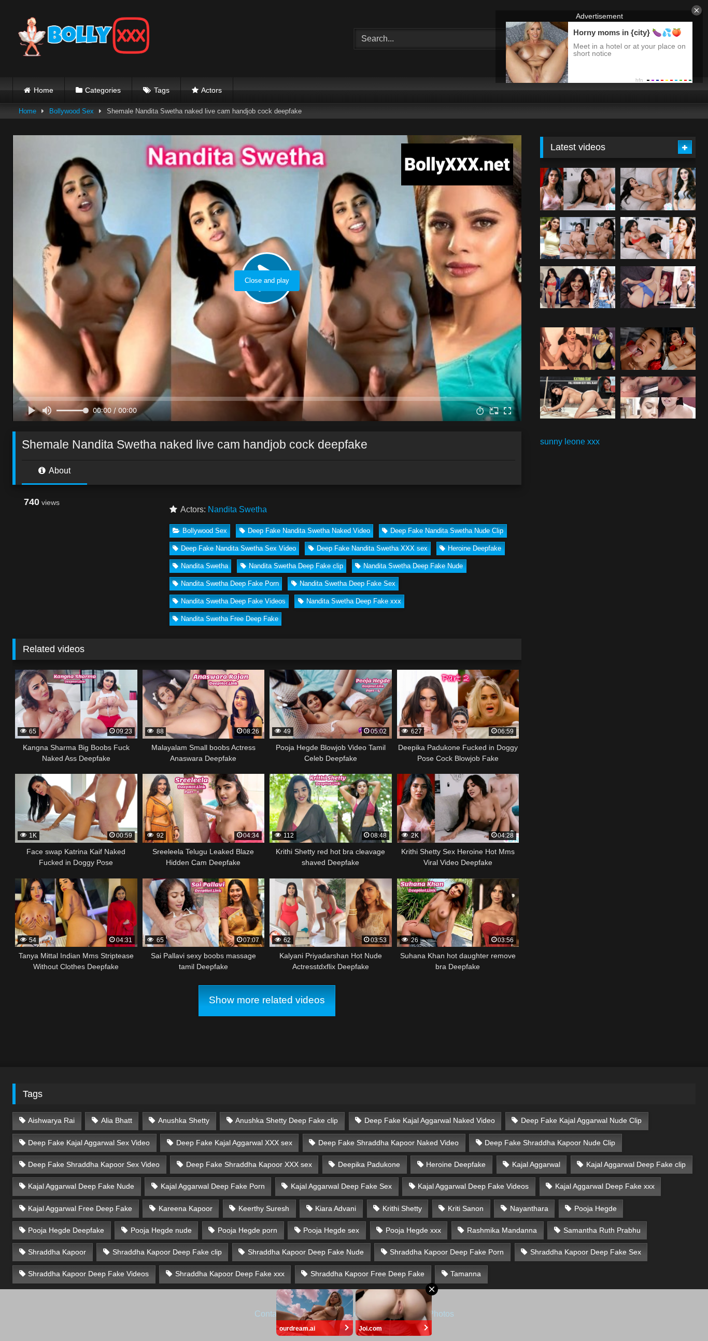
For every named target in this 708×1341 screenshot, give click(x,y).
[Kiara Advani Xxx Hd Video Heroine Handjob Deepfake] (577, 348)
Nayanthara (529, 1208)
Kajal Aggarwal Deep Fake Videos (473, 1186)
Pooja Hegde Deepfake (66, 1230)
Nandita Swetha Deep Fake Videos (233, 601)
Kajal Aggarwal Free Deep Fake (80, 1208)
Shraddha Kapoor (57, 1252)
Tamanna (465, 1274)
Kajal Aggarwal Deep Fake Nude (81, 1186)
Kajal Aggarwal (536, 1164)
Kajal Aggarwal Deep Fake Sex (341, 1186)
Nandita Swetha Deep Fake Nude (413, 566)
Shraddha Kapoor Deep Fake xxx (230, 1274)
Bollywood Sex (71, 111)
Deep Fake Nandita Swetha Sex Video (238, 548)
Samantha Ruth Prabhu (602, 1230)
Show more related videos (267, 999)
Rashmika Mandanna (502, 1230)
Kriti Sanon (466, 1208)
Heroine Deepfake (474, 548)
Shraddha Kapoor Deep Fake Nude (306, 1252)
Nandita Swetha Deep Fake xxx (353, 601)
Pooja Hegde (595, 1208)
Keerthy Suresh (263, 1208)
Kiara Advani (335, 1208)
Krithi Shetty (402, 1208)
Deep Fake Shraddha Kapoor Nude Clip (550, 1142)
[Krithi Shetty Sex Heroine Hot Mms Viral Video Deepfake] (577, 189)
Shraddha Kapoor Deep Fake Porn (447, 1252)
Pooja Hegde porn (247, 1230)
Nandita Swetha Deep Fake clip (296, 566)
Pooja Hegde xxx (413, 1230)
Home (43, 90)
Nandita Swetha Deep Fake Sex (347, 583)
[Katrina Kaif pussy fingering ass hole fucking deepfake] (577, 398)
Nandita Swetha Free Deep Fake (229, 619)
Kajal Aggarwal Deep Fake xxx (605, 1186)
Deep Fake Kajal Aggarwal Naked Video (429, 1120)
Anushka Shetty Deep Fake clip (286, 1120)
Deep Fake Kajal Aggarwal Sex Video (89, 1142)
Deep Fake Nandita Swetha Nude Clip (446, 531)
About (58, 470)
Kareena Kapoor (186, 1208)
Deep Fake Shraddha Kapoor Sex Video (94, 1164)
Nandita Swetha (237, 509)
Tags (161, 90)
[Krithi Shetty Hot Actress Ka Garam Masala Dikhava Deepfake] (658, 238)
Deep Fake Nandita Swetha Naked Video (309, 531)
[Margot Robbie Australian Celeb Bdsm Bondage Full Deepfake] (658, 287)
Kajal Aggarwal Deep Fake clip (636, 1164)
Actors (211, 90)
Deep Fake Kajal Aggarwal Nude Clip (581, 1120)
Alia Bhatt (116, 1120)
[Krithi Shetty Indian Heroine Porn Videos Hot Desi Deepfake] (577, 238)
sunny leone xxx (570, 441)
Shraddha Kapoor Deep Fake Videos (88, 1274)
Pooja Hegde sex (331, 1230)
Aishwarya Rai (51, 1120)
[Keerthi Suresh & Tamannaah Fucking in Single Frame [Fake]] (658, 398)
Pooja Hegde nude (161, 1230)
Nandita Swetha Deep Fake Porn (230, 583)
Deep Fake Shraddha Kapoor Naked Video (388, 1142)
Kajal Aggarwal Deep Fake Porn (213, 1186)
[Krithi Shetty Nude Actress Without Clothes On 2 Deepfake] (658, 189)
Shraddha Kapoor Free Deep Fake (367, 1274)
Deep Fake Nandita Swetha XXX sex (372, 548)
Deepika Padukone (369, 1164)
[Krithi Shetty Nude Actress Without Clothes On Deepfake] (577, 287)
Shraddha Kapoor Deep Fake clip (167, 1252)
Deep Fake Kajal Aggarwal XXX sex (234, 1142)
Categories (103, 90)
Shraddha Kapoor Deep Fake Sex (585, 1252)
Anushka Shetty (183, 1120)
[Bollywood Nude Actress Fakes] (83, 38)
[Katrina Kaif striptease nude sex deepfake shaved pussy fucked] (658, 348)
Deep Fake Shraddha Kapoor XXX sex (249, 1164)
